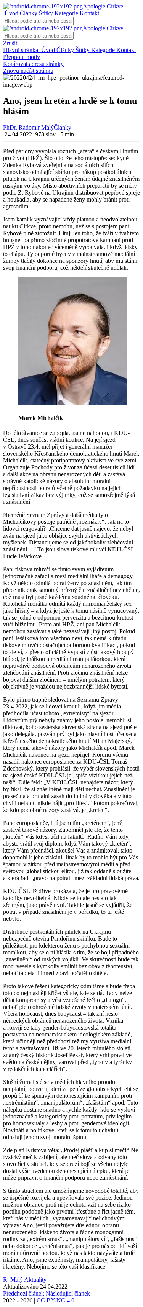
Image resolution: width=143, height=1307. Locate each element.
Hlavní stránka (21, 50)
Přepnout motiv (21, 57)
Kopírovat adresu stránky (33, 64)
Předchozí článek (23, 1293)
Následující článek (68, 1293)
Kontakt (88, 13)
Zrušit (10, 43)
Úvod (10, 13)
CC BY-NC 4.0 (55, 1300)
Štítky (45, 13)
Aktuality (35, 1279)
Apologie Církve (103, 6)
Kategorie (65, 13)
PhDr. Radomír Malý (28, 127)
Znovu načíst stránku (28, 70)
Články (27, 13)
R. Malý (13, 1279)
